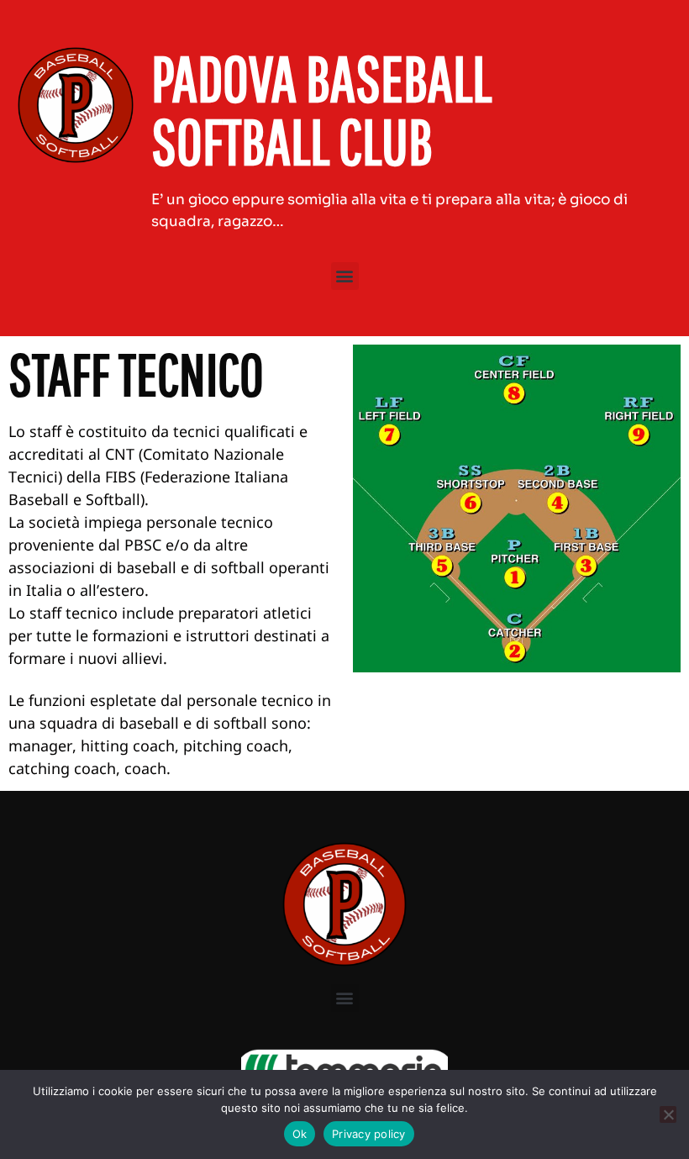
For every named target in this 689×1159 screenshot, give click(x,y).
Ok (300, 1134)
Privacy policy (369, 1134)
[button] (345, 276)
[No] (668, 1114)
